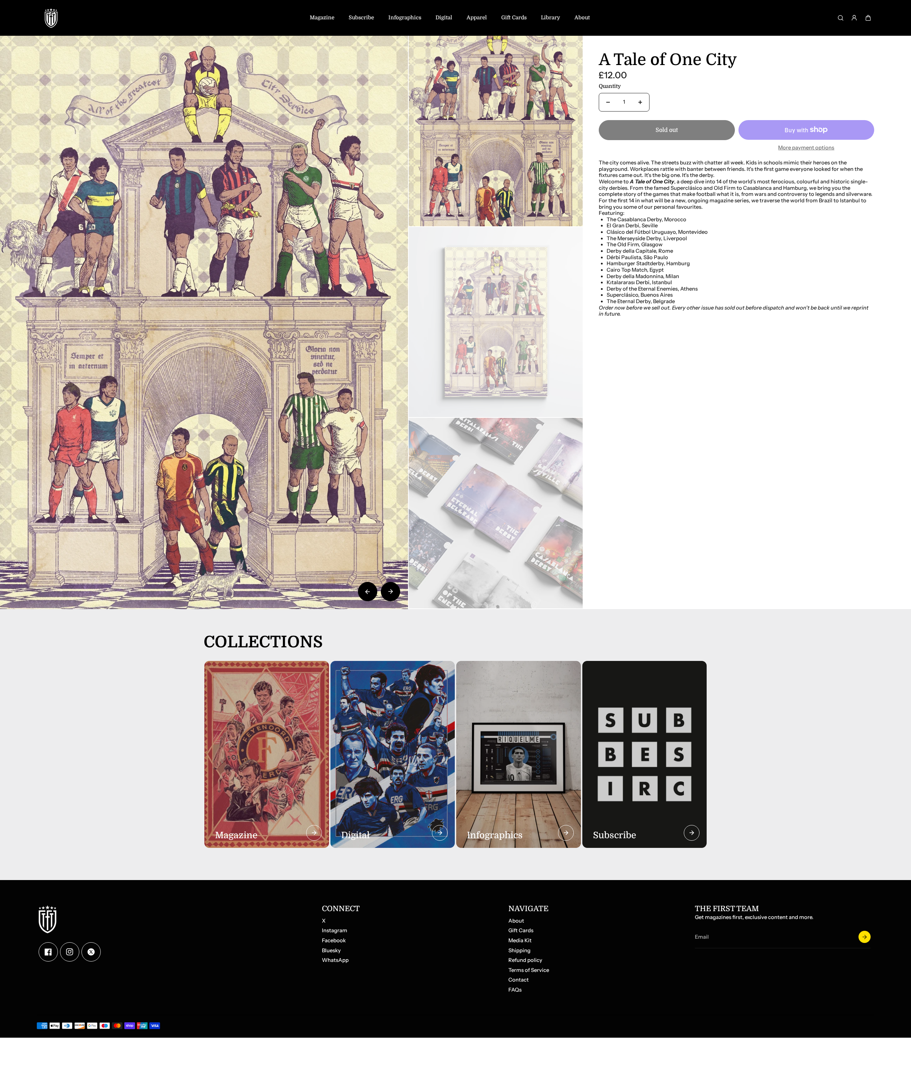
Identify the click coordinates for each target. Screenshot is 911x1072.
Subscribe (361, 18)
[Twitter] (91, 952)
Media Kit (520, 941)
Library (550, 18)
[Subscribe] (864, 937)
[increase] (640, 102)
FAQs (515, 990)
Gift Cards (514, 18)
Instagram (334, 931)
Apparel (477, 18)
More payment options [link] (806, 148)
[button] (868, 18)
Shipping (519, 951)
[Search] (840, 18)
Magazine (322, 18)
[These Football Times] (51, 18)
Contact (518, 980)
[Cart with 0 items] (868, 18)
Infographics (404, 18)
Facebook (334, 941)
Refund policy (525, 960)
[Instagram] (69, 952)
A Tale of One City (668, 60)
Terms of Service (528, 970)
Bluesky (331, 951)
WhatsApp (335, 960)
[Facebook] (48, 952)
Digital (443, 18)
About (582, 18)
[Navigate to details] (314, 833)
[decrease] (608, 102)
